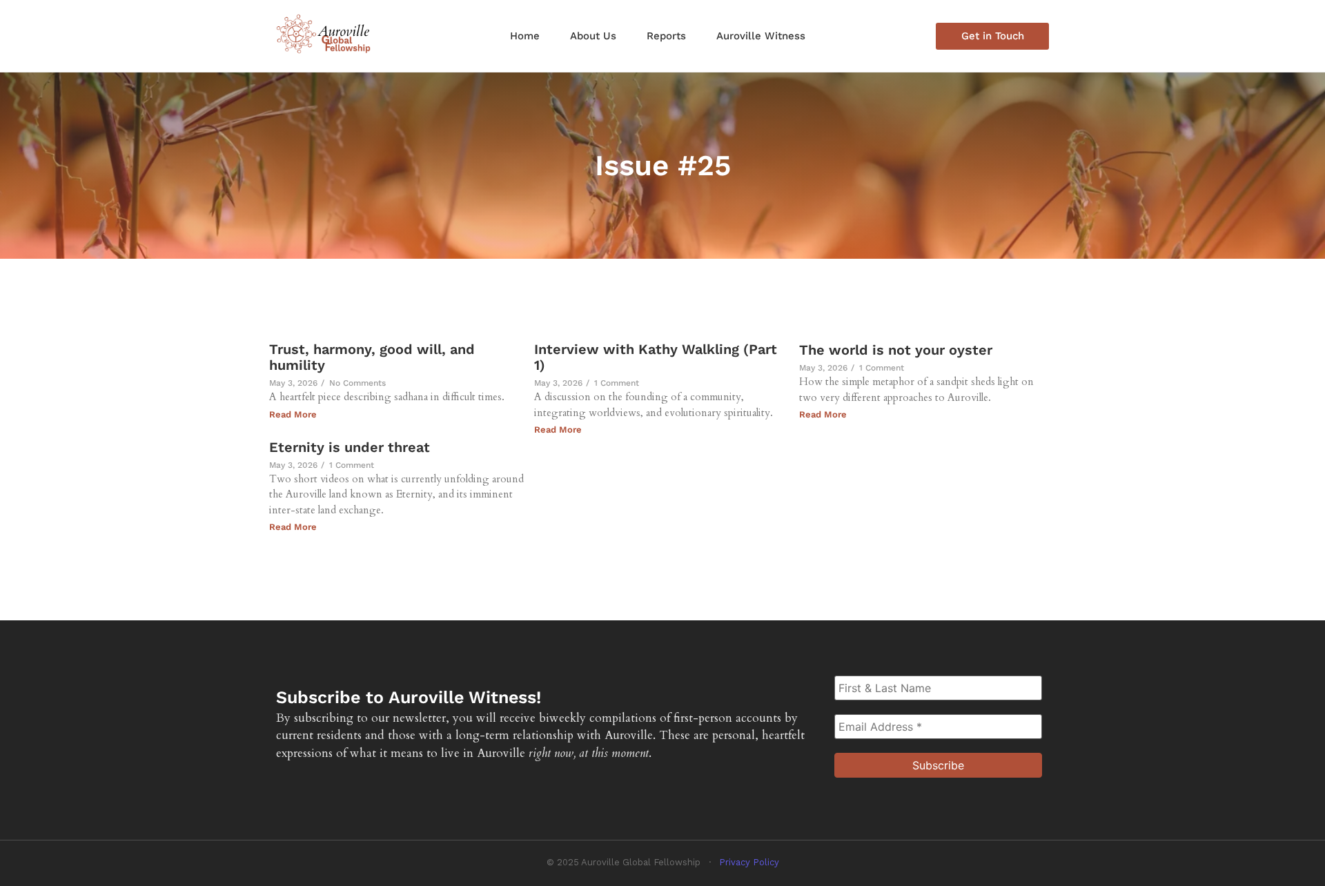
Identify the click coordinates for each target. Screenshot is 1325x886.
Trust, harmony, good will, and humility (372, 357)
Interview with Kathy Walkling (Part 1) (655, 357)
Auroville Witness (760, 36)
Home (525, 36)
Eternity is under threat (349, 447)
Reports (666, 36)
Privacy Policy (749, 862)
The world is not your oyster (895, 350)
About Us (593, 36)
